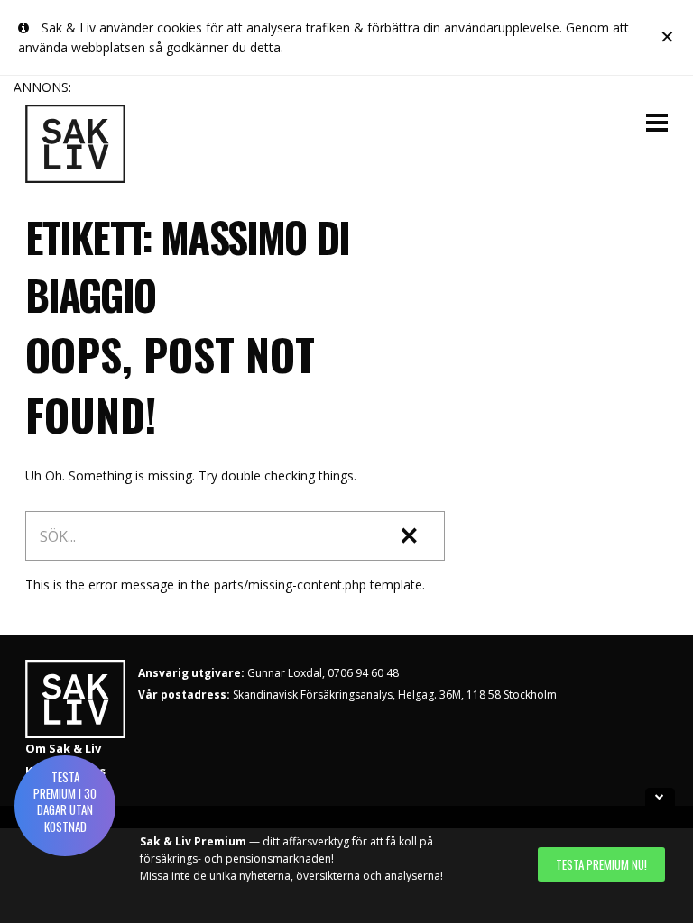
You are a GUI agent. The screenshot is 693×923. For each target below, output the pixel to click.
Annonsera (57, 792)
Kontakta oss (65, 771)
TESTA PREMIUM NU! (601, 864)
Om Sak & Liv (63, 748)
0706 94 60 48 (363, 673)
